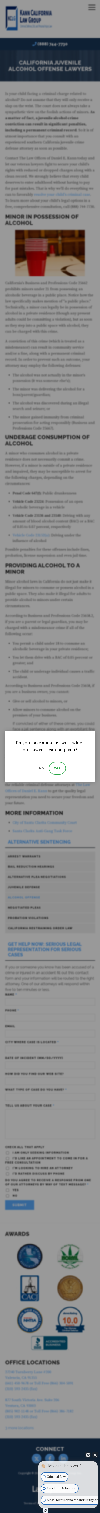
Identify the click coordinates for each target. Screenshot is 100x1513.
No (41, 768)
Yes (57, 768)
